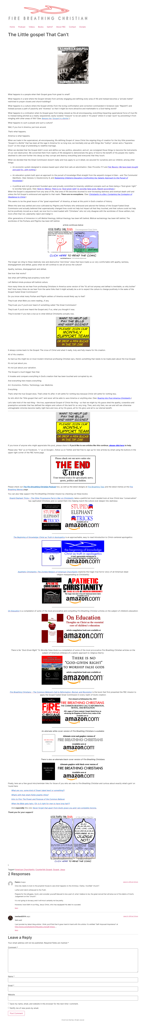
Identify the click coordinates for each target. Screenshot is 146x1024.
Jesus (62, 869)
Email (11, 985)
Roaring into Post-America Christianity (114, 398)
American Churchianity (24, 869)
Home (12, 27)
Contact (72, 27)
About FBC (61, 27)
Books (40, 27)
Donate (82, 27)
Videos (32, 27)
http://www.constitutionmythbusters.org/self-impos (35, 927)
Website (11, 994)
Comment (13, 947)
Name (11, 976)
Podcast (21, 27)
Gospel (56, 869)
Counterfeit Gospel (43, 869)
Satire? (50, 27)
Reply (16, 908)
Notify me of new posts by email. (24, 1008)
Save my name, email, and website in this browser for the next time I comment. (44, 1004)
